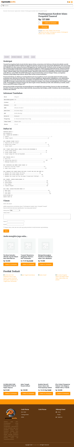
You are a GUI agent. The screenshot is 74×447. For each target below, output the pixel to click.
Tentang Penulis (25, 414)
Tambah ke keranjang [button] (11, 264)
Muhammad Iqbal (45, 32)
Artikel (22, 417)
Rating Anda (6, 210)
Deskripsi (7, 57)
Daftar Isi (26, 57)
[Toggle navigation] (71, 2)
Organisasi (59, 417)
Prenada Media (36, 444)
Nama (5, 221)
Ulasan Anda (6, 212)
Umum (59, 412)
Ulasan (33, 57)
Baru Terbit (45, 30)
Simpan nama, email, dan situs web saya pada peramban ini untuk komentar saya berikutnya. (26, 227)
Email (5, 224)
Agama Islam (17, 11)
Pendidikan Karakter (50, 33)
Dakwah (22, 11)
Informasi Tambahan (17, 57)
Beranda (5, 11)
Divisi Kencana (11, 11)
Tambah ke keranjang (50, 23)
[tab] (7, 57)
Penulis (58, 414)
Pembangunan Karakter (55, 32)
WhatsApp (44, 27)
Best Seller (23, 412)
